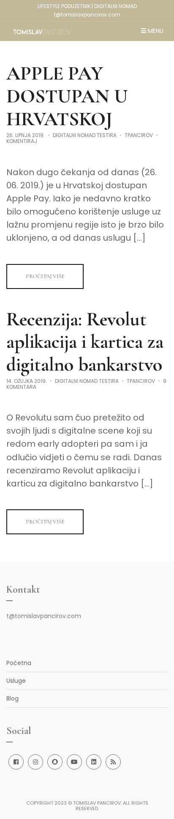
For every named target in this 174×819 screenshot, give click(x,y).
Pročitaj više (45, 276)
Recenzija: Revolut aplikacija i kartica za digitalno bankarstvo (84, 342)
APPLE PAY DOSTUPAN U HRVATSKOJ (67, 96)
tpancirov (139, 135)
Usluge (16, 680)
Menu (154, 31)
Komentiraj (21, 141)
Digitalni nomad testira (85, 135)
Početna (18, 663)
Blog (12, 698)
